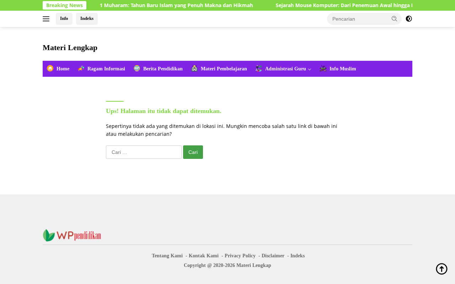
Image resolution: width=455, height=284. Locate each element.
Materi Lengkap (70, 47)
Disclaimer (273, 255)
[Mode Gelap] (408, 19)
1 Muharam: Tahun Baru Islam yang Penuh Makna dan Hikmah (171, 5)
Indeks (86, 18)
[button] (394, 18)
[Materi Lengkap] (75, 234)
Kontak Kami (204, 255)
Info (64, 18)
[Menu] (47, 19)
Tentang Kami (167, 255)
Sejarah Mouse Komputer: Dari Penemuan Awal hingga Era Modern (353, 5)
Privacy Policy (240, 255)
